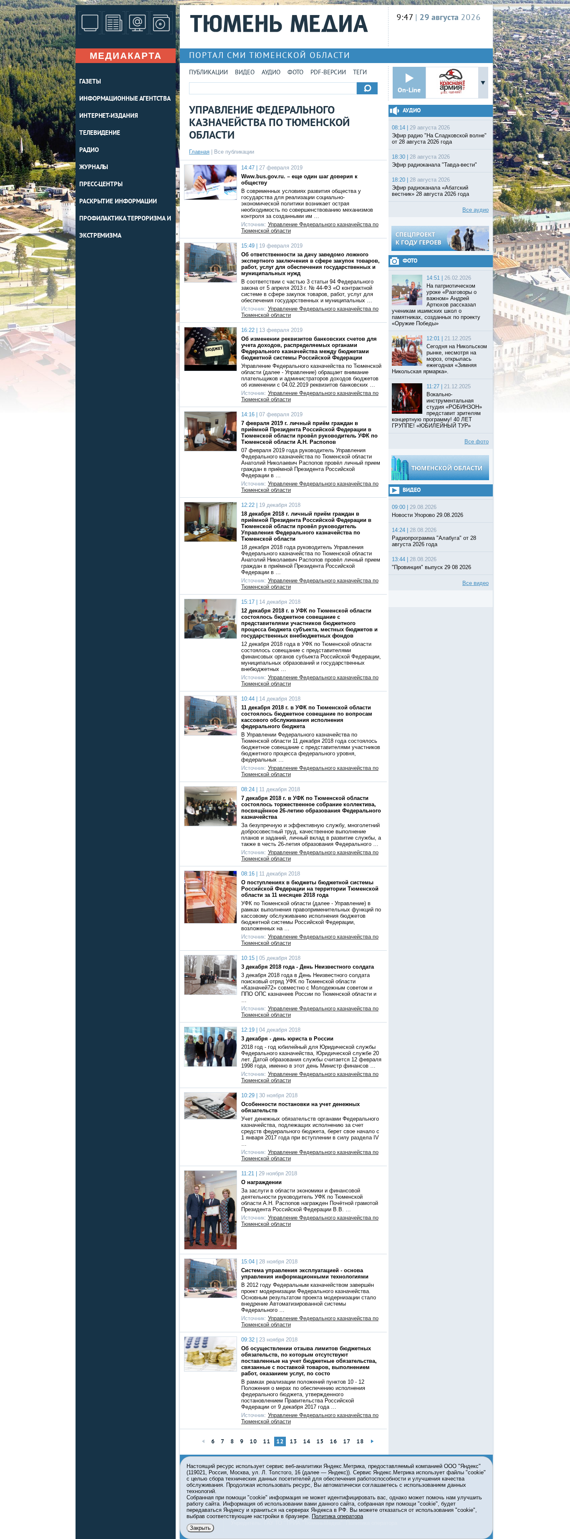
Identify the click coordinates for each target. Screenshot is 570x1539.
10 (253, 1441)
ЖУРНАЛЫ (93, 168)
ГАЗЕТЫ (90, 82)
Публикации (208, 73)
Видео (245, 73)
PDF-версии (328, 73)
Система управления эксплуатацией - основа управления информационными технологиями (304, 1273)
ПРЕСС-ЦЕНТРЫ (101, 185)
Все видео (475, 583)
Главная (199, 152)
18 (360, 1441)
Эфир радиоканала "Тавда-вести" (434, 165)
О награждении (261, 1182)
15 (320, 1441)
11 (266, 1441)
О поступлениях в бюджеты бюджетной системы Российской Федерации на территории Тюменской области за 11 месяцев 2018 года (309, 888)
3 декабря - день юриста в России (287, 1038)
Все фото (476, 441)
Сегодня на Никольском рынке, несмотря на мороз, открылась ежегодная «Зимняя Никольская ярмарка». (439, 359)
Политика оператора (337, 1516)
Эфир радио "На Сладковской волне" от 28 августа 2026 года (439, 138)
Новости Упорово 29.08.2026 (427, 515)
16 (333, 1441)
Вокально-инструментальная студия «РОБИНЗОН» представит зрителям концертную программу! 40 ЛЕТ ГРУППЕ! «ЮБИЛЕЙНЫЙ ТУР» (437, 410)
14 (306, 1441)
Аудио (271, 73)
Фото (295, 73)
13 (293, 1441)
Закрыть (200, 1528)
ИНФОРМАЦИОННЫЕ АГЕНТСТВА (125, 99)
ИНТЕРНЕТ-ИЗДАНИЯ (108, 116)
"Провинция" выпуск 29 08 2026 (431, 567)
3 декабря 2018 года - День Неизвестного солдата (307, 967)
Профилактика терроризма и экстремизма (125, 227)
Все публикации (234, 152)
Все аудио (475, 210)
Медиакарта (126, 56)
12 (280, 1441)
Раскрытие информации (118, 202)
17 (347, 1441)
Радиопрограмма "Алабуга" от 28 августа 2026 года (434, 541)
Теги (360, 73)
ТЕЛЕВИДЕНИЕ (99, 133)
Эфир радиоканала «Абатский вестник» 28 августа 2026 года (430, 191)
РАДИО (89, 150)
